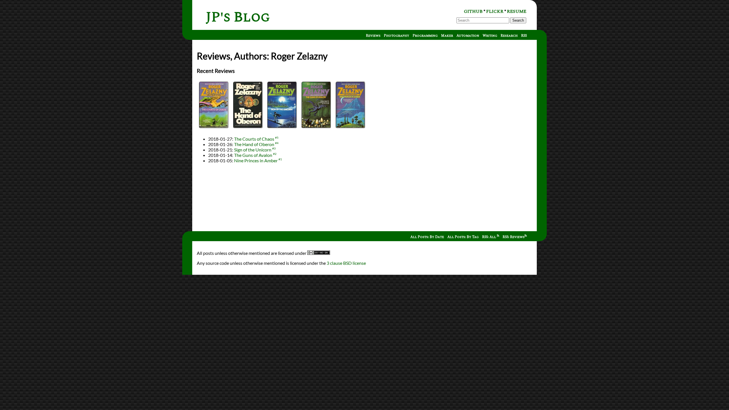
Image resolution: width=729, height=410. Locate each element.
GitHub (473, 11)
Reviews (373, 35)
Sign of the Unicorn (252, 149)
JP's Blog (238, 17)
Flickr (494, 11)
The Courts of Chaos (254, 139)
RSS (524, 35)
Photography (396, 35)
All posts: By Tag (463, 237)
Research (509, 35)
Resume (516, 11)
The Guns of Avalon (253, 155)
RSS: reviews (514, 237)
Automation (467, 35)
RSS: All (489, 237)
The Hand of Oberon (254, 144)
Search (518, 20)
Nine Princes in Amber (256, 160)
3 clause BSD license (346, 263)
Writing (490, 35)
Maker (447, 35)
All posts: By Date (427, 237)
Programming (425, 35)
